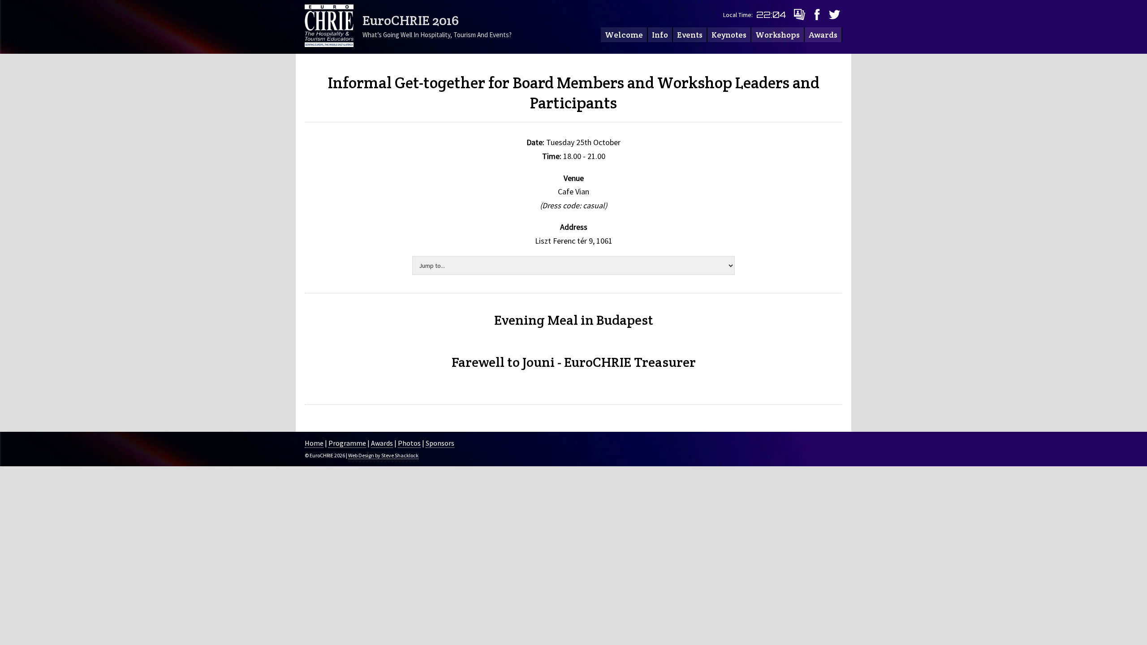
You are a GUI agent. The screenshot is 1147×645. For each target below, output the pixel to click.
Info (660, 35)
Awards (823, 35)
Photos (409, 443)
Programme (347, 443)
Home (314, 443)
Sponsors (440, 443)
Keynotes (728, 35)
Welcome (624, 35)
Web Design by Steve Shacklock (383, 455)
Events (690, 35)
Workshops (777, 35)
